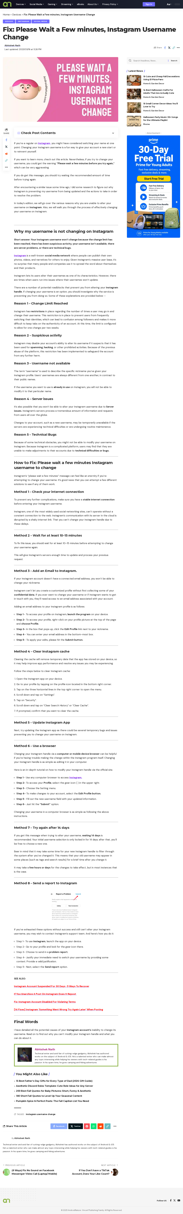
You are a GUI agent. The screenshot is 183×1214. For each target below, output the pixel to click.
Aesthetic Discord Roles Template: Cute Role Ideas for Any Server (54, 1086)
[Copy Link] (174, 47)
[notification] (159, 4)
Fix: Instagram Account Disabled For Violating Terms (45, 1001)
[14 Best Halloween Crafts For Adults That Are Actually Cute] (134, 94)
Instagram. (75, 777)
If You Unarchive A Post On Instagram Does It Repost (45, 994)
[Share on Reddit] (6, 153)
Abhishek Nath (12, 45)
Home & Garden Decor (153, 83)
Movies (146, 124)
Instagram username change (40, 1114)
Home (6, 14)
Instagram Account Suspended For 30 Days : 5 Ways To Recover (51, 986)
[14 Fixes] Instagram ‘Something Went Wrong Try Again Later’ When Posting (58, 1009)
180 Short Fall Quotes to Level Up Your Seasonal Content (49, 1096)
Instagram (23, 21)
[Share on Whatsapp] (94, 1126)
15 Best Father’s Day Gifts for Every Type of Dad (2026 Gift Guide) (54, 1081)
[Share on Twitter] (169, 47)
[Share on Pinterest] (87, 1126)
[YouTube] (178, 1200)
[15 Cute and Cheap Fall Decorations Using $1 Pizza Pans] (134, 80)
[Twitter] (174, 1200)
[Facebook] (171, 1200)
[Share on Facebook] (165, 47)
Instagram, (44, 143)
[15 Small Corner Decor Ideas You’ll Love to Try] (134, 107)
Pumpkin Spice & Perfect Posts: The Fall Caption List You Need (52, 1101)
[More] (178, 47)
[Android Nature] (7, 4)
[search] (163, 4)
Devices (16, 14)
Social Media (40, 21)
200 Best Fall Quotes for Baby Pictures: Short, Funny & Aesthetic (53, 1091)
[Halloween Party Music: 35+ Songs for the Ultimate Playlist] (134, 121)
